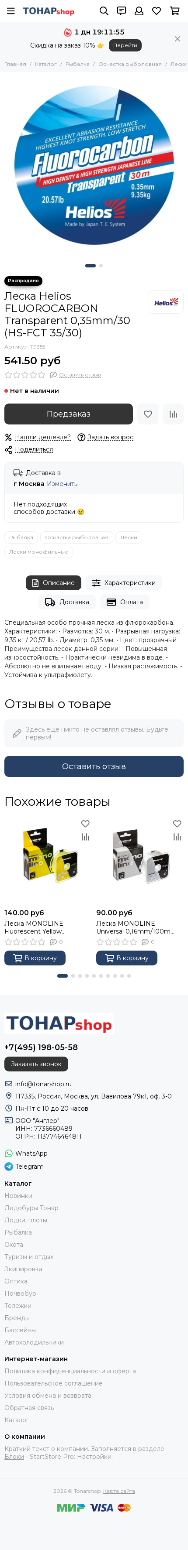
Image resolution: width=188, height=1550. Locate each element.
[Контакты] (121, 11)
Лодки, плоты (25, 1220)
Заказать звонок (36, 1064)
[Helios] (166, 302)
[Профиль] (139, 11)
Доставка (74, 602)
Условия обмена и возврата (47, 1395)
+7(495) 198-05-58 (41, 1047)
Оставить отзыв (94, 766)
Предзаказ (69, 414)
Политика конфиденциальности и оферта (70, 1371)
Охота (13, 1245)
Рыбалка (78, 64)
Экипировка (23, 1269)
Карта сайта (119, 1491)
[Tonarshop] (48, 11)
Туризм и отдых (28, 1257)
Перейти (125, 45)
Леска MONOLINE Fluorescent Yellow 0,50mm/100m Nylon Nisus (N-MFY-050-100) (46, 927)
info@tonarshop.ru (43, 1084)
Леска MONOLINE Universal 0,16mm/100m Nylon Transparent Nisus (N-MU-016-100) (138, 927)
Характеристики (130, 583)
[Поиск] (104, 11)
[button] (90, 265)
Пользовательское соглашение (53, 1383)
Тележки (17, 1306)
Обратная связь (29, 1408)
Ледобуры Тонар (31, 1208)
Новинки (18, 1196)
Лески (179, 64)
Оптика (16, 1281)
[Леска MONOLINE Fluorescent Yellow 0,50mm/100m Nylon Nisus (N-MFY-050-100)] (48, 860)
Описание (59, 583)
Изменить (62, 484)
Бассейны (20, 1330)
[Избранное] (147, 414)
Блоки (14, 1457)
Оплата (131, 602)
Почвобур (20, 1293)
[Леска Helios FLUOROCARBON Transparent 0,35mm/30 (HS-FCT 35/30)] (94, 165)
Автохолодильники (34, 1342)
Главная (15, 64)
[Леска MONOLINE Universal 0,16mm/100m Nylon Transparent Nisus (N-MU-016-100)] (140, 860)
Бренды (17, 1318)
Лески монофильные (38, 551)
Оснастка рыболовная (130, 64)
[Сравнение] (173, 414)
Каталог (46, 64)
